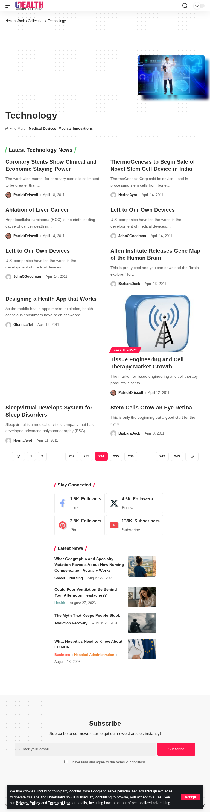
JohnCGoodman (132, 236)
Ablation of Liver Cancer (37, 210)
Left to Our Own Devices (142, 210)
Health (59, 603)
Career (59, 578)
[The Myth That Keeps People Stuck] (142, 623)
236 (131, 456)
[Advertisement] (71, 66)
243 (177, 456)
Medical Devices (42, 128)
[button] (190, 797)
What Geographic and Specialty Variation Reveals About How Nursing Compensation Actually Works (89, 564)
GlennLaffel (23, 325)
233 (86, 456)
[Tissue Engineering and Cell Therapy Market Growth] (157, 323)
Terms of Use (59, 803)
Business (62, 655)
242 (162, 456)
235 (116, 456)
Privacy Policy (28, 803)
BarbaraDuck (129, 284)
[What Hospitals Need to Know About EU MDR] (142, 649)
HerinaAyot (127, 195)
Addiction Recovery (71, 623)
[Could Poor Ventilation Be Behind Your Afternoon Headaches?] (142, 597)
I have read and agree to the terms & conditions (108, 762)
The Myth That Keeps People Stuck (87, 615)
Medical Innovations (76, 128)
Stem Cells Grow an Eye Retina (151, 407)
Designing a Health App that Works (51, 299)
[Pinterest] (79, 525)
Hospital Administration (94, 655)
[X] (134, 503)
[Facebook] (79, 503)
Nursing (76, 578)
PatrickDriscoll (25, 195)
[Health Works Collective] (29, 5)
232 (72, 456)
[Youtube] (134, 525)
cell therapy (125, 349)
